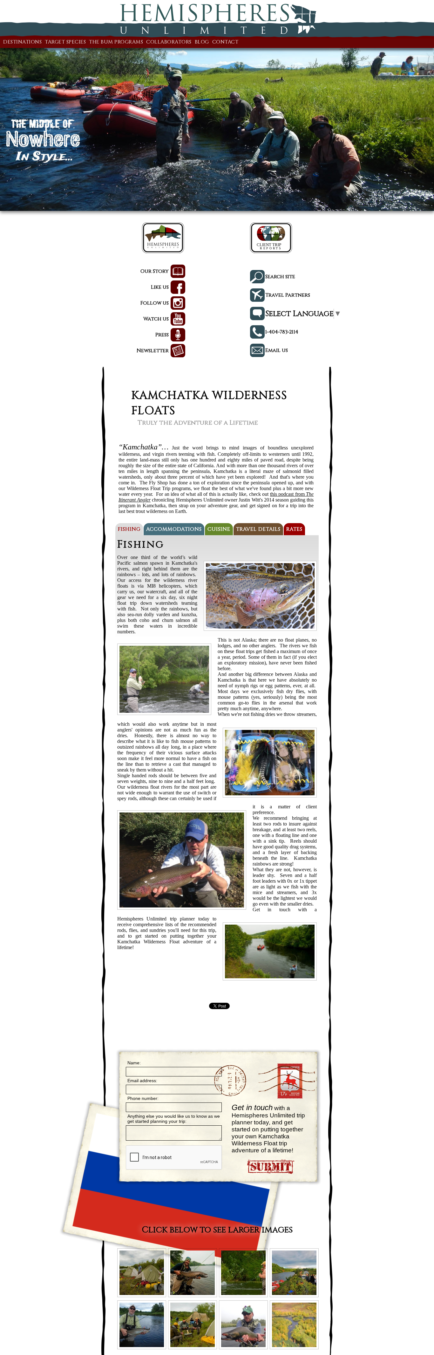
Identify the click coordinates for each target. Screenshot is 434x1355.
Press (162, 334)
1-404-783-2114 (281, 331)
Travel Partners (287, 295)
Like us (160, 287)
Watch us (156, 318)
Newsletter (153, 350)
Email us (276, 350)
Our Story (154, 271)
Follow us (154, 303)
